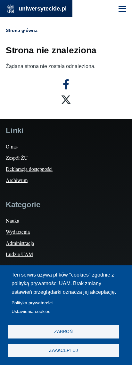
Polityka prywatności (32, 302)
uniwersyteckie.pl (43, 8)
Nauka (12, 220)
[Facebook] (66, 84)
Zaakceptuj (63, 350)
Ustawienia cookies (31, 311)
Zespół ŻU (17, 157)
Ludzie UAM (19, 254)
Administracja (20, 243)
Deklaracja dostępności (29, 168)
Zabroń (63, 331)
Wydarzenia (18, 231)
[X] (66, 100)
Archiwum (17, 180)
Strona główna (21, 30)
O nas (12, 146)
